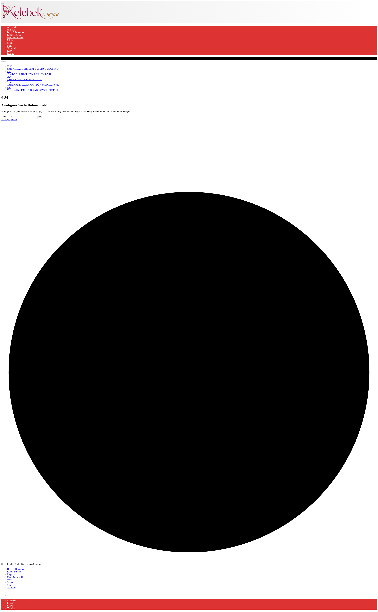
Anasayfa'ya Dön (9, 119)
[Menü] (2, 3)
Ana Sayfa (12, 27)
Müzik (10, 40)
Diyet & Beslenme (15, 32)
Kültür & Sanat (14, 35)
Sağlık (10, 43)
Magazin (11, 29)
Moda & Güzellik (15, 37)
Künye (10, 51)
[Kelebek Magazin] (30, 19)
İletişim (10, 53)
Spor (9, 45)
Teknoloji (11, 48)
